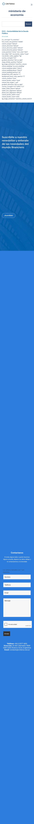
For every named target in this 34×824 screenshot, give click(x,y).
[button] (31, 4)
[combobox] (13, 24)
